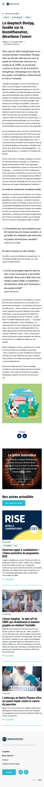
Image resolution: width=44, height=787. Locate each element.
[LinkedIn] (24, 436)
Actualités (6, 752)
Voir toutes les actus (13, 503)
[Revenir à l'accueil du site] (13, 4)
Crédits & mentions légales (11, 764)
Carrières (5, 760)
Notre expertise (8, 756)
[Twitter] (19, 436)
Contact (9, 772)
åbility (40, 780)
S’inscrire (22, 482)
